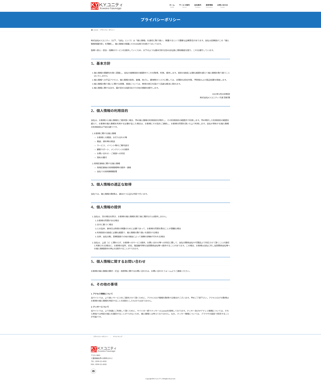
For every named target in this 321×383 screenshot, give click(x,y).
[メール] (93, 371)
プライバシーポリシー (100, 336)
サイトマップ (117, 336)
